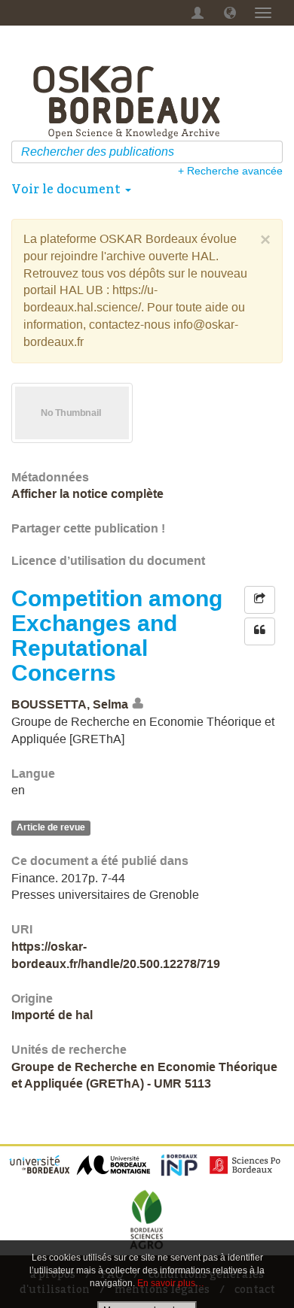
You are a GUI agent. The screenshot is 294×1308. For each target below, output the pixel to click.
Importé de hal (52, 1015)
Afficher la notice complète (87, 493)
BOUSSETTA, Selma (69, 704)
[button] (229, 13)
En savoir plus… (170, 1283)
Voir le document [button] (67, 189)
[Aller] (273, 152)
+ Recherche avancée (230, 171)
